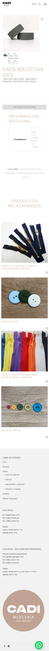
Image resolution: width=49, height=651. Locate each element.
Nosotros (6, 467)
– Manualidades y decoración (14, 484)
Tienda (5, 471)
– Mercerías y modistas (12, 489)
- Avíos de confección (13, 79)
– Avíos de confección (11, 475)
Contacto (6, 494)
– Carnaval (8, 480)
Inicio (4, 462)
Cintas (33, 81)
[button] (42, 19)
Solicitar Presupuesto (10, 499)
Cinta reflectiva (21, 81)
